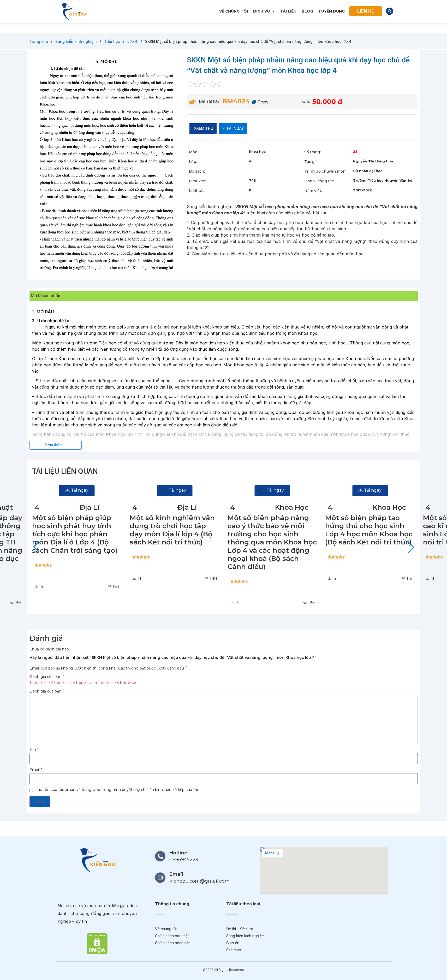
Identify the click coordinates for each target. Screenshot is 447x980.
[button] (389, 11)
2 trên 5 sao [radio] (61, 682)
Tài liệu (288, 11)
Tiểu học (112, 41)
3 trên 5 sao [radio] (83, 682)
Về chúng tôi (233, 11)
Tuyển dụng (331, 11)
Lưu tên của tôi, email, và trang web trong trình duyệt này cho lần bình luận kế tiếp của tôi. (117, 789)
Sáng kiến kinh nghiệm (76, 41)
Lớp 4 (133, 41)
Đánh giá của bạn (46, 676)
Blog (307, 11)
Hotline (178, 853)
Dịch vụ (261, 11)
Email (36, 770)
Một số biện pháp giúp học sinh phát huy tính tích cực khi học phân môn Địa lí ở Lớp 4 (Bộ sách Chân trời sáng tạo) (63, 534)
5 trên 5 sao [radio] (127, 682)
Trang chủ (39, 41)
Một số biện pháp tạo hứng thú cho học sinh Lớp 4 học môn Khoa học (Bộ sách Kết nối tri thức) (358, 530)
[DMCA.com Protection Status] (97, 943)
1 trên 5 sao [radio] (39, 682)
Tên (34, 750)
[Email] (160, 877)
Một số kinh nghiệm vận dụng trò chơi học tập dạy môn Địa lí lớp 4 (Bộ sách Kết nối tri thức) (161, 530)
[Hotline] (160, 856)
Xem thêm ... (55, 445)
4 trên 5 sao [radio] (105, 682)
